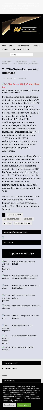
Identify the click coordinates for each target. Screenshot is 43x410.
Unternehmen (23, 45)
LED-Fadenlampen (14, 215)
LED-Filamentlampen (12, 219)
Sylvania (7, 223)
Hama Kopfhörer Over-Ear (22, 326)
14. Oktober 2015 (9, 78)
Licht (33, 61)
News (11, 45)
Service (5, 50)
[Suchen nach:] (21, 55)
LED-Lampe (28, 219)
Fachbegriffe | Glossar (20, 50)
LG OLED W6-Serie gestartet (22, 347)
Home (4, 45)
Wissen (36, 45)
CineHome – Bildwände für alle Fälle (26, 306)
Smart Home (21, 61)
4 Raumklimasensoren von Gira (24, 336)
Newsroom (22, 78)
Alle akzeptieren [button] (23, 405)
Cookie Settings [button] (9, 405)
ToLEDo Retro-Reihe (22, 223)
